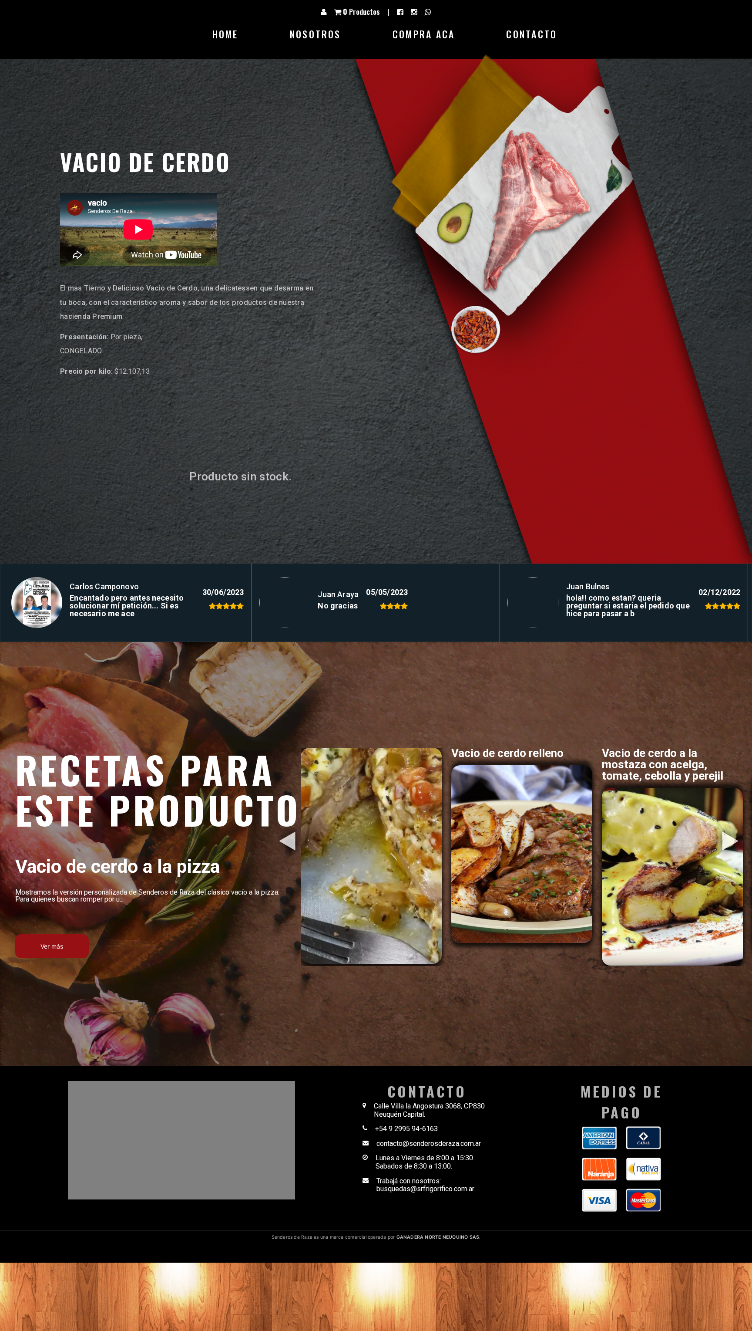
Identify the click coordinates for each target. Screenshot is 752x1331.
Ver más (51, 946)
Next (717, 823)
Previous (275, 823)
